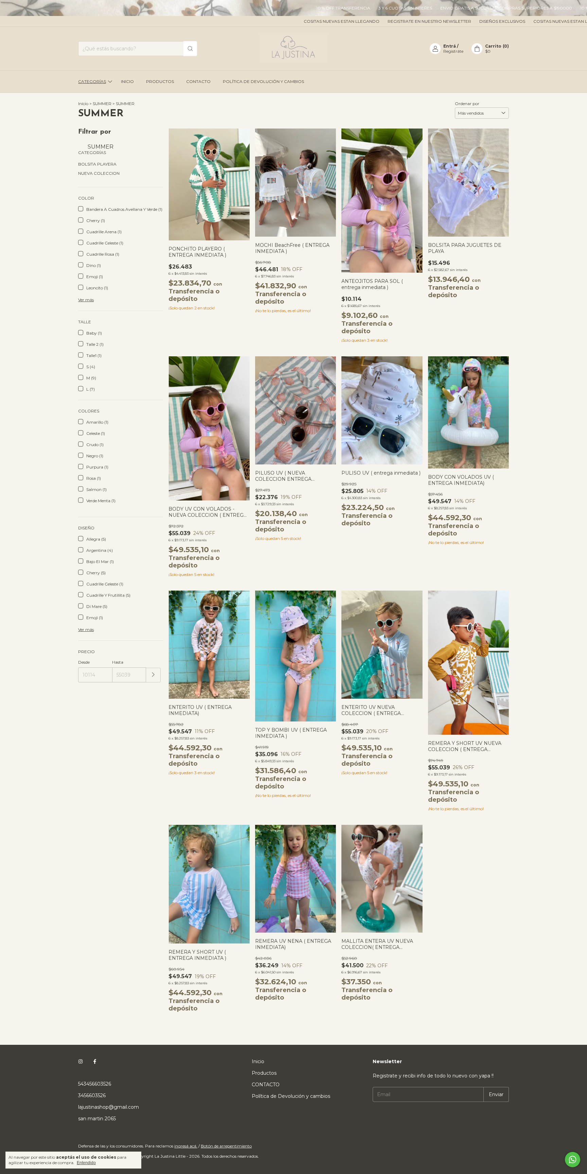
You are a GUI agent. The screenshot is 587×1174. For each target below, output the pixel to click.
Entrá (449, 46)
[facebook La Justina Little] (94, 1061)
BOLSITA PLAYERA (97, 164)
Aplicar (153, 675)
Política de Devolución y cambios (263, 81)
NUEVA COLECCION (99, 173)
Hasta (117, 662)
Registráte (453, 51)
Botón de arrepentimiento (226, 1146)
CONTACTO (198, 81)
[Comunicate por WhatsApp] (572, 1159)
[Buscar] (190, 48)
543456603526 (94, 1084)
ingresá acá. (185, 1146)
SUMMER (102, 103)
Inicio (127, 81)
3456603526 (92, 1095)
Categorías (92, 81)
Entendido (86, 1162)
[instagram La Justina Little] (80, 1061)
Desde (84, 662)
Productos (160, 81)
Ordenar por (467, 103)
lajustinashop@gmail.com (108, 1107)
